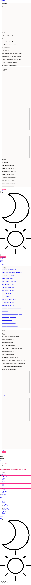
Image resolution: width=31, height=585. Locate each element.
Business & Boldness (4, 490)
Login (2, 514)
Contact (2, 480)
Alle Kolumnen (3, 489)
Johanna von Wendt (4, 463)
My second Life (5, 505)
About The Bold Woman (4, 476)
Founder (4, 478)
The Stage (3, 513)
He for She (4, 511)
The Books (3, 512)
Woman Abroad (3, 487)
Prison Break (3, 486)
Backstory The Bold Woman (6, 477)
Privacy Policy (3, 481)
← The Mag (3, 501)
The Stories (3, 502)
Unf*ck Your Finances (4, 491)
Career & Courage (5, 508)
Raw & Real (3, 492)
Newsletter (3, 257)
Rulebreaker (3, 485)
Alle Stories (3, 484)
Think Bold (4, 507)
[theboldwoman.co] (3, 0)
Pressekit (3, 479)
